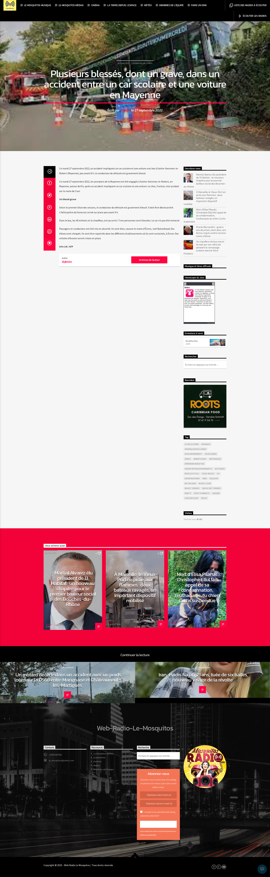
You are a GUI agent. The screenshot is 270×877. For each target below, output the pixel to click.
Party (188, 493)
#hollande (211, 454)
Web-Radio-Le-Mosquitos (135, 728)
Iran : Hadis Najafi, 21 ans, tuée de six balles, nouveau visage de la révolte (203, 677)
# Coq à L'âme (192, 444)
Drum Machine (192, 478)
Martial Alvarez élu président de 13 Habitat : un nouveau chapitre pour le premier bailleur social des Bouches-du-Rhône (205, 180)
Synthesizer (191, 498)
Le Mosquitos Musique (37, 5)
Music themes (192, 488)
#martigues (200, 459)
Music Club (205, 483)
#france (206, 444)
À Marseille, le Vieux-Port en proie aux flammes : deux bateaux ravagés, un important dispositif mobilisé (205, 198)
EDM (205, 478)
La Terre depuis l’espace (122, 5)
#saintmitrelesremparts (198, 469)
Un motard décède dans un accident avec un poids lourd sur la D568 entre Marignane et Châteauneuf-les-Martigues (67, 680)
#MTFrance (215, 459)
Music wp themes (211, 488)
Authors (220, 469)
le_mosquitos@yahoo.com (61, 760)
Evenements (99, 757)
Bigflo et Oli (192, 473)
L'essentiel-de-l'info (142, 63)
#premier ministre (194, 464)
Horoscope (210, 323)
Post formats (202, 493)
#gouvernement (193, 454)
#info (188, 459)
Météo (148, 5)
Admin (125, 110)
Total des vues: (190, 519)
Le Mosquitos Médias (71, 5)
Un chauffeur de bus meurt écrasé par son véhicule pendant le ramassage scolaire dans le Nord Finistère (204, 247)
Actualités (123, 63)
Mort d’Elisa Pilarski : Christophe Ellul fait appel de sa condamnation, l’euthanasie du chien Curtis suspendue (205, 215)
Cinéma (95, 5)
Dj (218, 473)
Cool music (208, 473)
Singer (216, 493)
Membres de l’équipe (171, 5)
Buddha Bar (192, 341)
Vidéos (97, 765)
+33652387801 (55, 754)
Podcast (98, 761)
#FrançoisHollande (195, 449)
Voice (204, 498)
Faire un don (199, 5)
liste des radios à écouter (249, 5)
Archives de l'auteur (149, 260)
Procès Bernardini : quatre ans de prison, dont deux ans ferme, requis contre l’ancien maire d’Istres (211, 232)
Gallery (214, 478)
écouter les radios (254, 16)
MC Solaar (190, 483)
